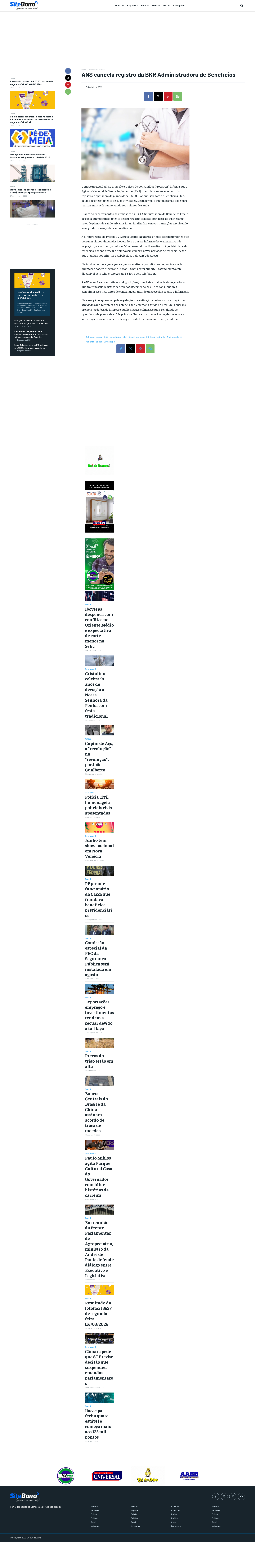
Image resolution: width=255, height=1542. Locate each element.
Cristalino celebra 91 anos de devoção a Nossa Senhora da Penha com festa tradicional (96, 695)
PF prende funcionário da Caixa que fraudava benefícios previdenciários (98, 899)
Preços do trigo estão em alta (99, 1061)
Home (83, 69)
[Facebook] (68, 71)
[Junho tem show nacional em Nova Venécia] (99, 827)
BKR (125, 336)
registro (90, 341)
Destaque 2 (103, 69)
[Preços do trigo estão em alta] (99, 1043)
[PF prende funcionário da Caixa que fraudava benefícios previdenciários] (99, 871)
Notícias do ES (174, 336)
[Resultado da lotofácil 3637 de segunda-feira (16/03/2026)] (99, 1290)
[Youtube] (241, 1496)
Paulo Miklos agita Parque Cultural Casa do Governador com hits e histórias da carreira (98, 1176)
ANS (106, 336)
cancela (140, 336)
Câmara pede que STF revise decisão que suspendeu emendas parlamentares (99, 1367)
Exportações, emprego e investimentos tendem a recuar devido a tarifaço (99, 1015)
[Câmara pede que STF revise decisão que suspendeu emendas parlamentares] (99, 1338)
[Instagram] (224, 1496)
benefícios (115, 336)
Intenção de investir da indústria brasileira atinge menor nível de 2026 (30, 156)
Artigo (88, 739)
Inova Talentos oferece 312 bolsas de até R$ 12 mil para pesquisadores (30, 191)
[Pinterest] (68, 85)
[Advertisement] (127, 34)
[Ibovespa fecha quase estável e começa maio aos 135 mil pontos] (99, 1398)
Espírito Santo (158, 336)
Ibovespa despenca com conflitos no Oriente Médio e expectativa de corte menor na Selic (99, 627)
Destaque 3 (90, 1347)
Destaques (92, 69)
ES (147, 336)
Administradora (94, 336)
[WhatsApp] (68, 92)
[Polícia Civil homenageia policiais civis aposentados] (99, 784)
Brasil (12, 78)
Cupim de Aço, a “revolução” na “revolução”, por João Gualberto (99, 756)
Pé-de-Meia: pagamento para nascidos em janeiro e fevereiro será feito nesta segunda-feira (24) (31, 119)
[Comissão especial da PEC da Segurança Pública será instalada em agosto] (99, 930)
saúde (99, 341)
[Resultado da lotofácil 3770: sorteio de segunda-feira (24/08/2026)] (32, 100)
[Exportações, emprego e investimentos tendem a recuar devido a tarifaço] (99, 989)
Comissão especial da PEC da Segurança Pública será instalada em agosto (98, 958)
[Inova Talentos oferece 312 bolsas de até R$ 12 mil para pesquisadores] (32, 209)
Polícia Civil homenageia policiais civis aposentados (98, 805)
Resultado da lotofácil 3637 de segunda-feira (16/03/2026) (98, 1313)
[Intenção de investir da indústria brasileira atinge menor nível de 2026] (32, 173)
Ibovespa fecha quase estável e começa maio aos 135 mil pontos (98, 1423)
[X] (68, 78)
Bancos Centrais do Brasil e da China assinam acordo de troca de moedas (96, 1111)
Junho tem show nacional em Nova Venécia (99, 848)
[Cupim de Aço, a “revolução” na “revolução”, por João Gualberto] (99, 730)
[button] (241, 5)
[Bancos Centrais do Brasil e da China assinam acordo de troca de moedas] (99, 1081)
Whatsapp (109, 341)
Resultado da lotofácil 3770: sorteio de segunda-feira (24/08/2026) (31, 82)
